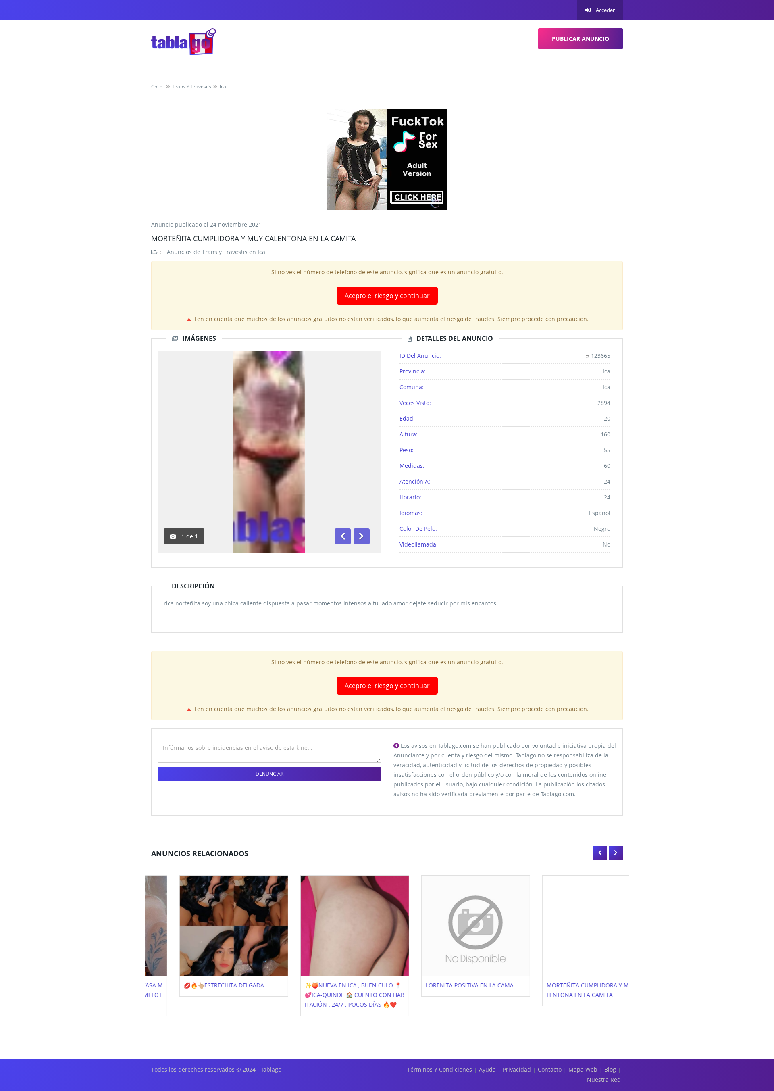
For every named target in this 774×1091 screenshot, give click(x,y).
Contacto (550, 1069)
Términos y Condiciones (439, 1069)
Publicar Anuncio (580, 38)
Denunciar (269, 773)
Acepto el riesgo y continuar (387, 295)
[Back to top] (748, 1041)
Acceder (605, 10)
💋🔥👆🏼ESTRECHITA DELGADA (196, 985)
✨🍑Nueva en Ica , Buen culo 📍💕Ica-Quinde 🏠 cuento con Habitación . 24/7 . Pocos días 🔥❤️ (326, 994)
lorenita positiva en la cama (441, 985)
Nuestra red (604, 1079)
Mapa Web (582, 1069)
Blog (610, 1069)
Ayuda (487, 1069)
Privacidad (517, 1069)
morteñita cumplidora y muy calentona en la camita (253, 238)
